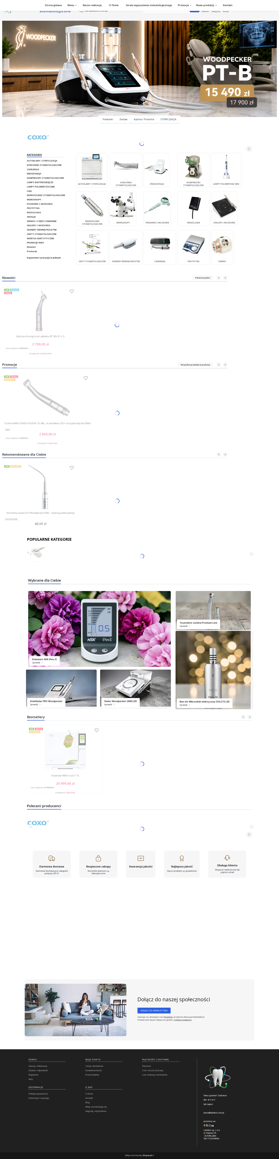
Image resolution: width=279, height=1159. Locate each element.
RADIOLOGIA (34, 212)
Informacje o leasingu (38, 1098)
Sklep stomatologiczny (96, 1106)
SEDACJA (31, 216)
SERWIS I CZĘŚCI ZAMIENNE (42, 221)
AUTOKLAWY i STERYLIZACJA (42, 160)
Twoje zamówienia (94, 1066)
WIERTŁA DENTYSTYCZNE (40, 238)
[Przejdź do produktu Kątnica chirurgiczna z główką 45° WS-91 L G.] (40, 310)
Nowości (31, 246)
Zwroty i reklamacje (37, 1066)
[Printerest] (207, 1125)
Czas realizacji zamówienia (154, 1074)
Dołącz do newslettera (154, 1010)
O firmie (89, 1093)
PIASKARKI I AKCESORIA (40, 203)
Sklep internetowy (138, 1155)
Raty (30, 1079)
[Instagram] (210, 1125)
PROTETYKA (33, 208)
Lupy (29, 190)
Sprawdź (36, 662)
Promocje (32, 251)
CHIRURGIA (33, 169)
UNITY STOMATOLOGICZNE (42, 234)
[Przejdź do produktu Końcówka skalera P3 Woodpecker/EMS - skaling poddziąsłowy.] (40, 487)
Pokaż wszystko (202, 277)
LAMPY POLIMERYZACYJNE (41, 186)
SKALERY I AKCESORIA (38, 225)
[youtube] (212, 1125)
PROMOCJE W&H (35, 242)
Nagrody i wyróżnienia (95, 1111)
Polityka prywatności (38, 1093)
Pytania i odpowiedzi (38, 1070)
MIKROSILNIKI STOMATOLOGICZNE (46, 195)
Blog (87, 1102)
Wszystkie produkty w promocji (195, 364)
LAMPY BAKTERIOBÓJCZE (40, 182)
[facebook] (204, 1125)
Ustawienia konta (93, 1070)
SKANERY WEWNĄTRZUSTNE (42, 229)
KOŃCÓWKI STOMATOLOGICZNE (44, 165)
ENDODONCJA (34, 173)
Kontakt (89, 1098)
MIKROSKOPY (34, 199)
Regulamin (168, 1017)
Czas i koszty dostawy (152, 1070)
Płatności (146, 1066)
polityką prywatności (183, 1020)
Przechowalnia (92, 1074)
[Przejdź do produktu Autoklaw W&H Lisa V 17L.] (65, 750)
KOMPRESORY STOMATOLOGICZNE (45, 177)
